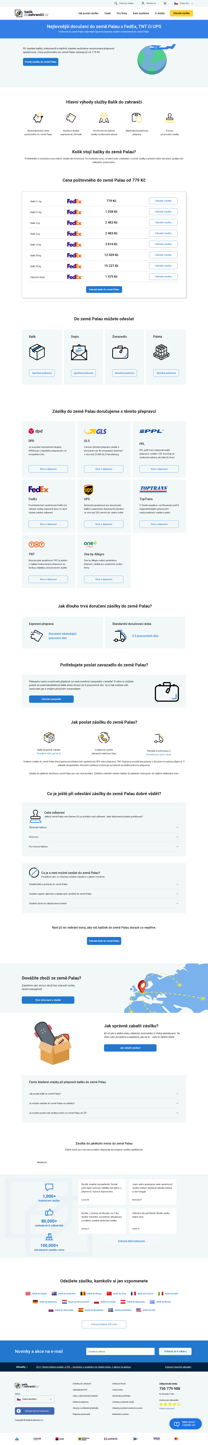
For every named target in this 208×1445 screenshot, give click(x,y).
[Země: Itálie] (160, 1293)
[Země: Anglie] (28, 1293)
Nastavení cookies (120, 1414)
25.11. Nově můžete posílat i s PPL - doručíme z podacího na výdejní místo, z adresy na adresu (83, 1367)
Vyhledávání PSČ (80, 1390)
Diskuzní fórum (119, 1384)
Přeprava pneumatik (81, 1414)
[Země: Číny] (109, 1293)
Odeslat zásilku (181, 13)
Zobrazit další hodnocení (131, 1241)
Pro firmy (122, 13)
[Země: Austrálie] (54, 1293)
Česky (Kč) (184, 3)
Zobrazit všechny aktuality (178, 1367)
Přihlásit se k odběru (175, 1351)
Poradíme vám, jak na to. (49, 753)
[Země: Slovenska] (51, 1310)
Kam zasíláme (141, 13)
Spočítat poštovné (42, 373)
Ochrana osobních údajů (123, 1402)
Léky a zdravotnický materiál (85, 1396)
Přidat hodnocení (166, 1408)
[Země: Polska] (96, 1302)
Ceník (107, 13)
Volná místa (117, 1390)
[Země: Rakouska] (123, 1302)
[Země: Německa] (35, 1302)
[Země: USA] (138, 1310)
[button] (26, 1399)
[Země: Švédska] (110, 1310)
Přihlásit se (151, 3)
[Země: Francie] (133, 1293)
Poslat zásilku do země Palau (40, 61)
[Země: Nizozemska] (64, 1302)
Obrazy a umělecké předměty (85, 1408)
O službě (160, 13)
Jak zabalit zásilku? (130, 1048)
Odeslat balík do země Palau (104, 289)
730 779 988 (169, 1388)
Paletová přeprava (80, 1402)
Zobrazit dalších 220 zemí (104, 1324)
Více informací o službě (48, 1000)
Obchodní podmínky (121, 1396)
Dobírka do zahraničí (82, 1384)
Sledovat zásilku (126, 3)
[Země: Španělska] (80, 1310)
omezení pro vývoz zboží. (158, 754)
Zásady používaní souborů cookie (127, 1408)
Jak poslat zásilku (88, 13)
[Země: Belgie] (83, 1293)
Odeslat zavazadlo (51, 699)
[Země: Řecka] (152, 1302)
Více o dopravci (48, 469)
